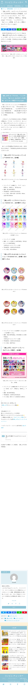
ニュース (3, 6)
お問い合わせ (22, 678)
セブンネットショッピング (12, 620)
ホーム (4, 8)
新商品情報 (10, 6)
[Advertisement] (14, 75)
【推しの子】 (9, 618)
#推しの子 (4, 405)
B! (14, 29)
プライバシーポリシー (12, 678)
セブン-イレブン (19, 618)
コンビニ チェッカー (14, 2)
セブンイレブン (18, 8)
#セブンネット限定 (19, 417)
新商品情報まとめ (19, 6)
